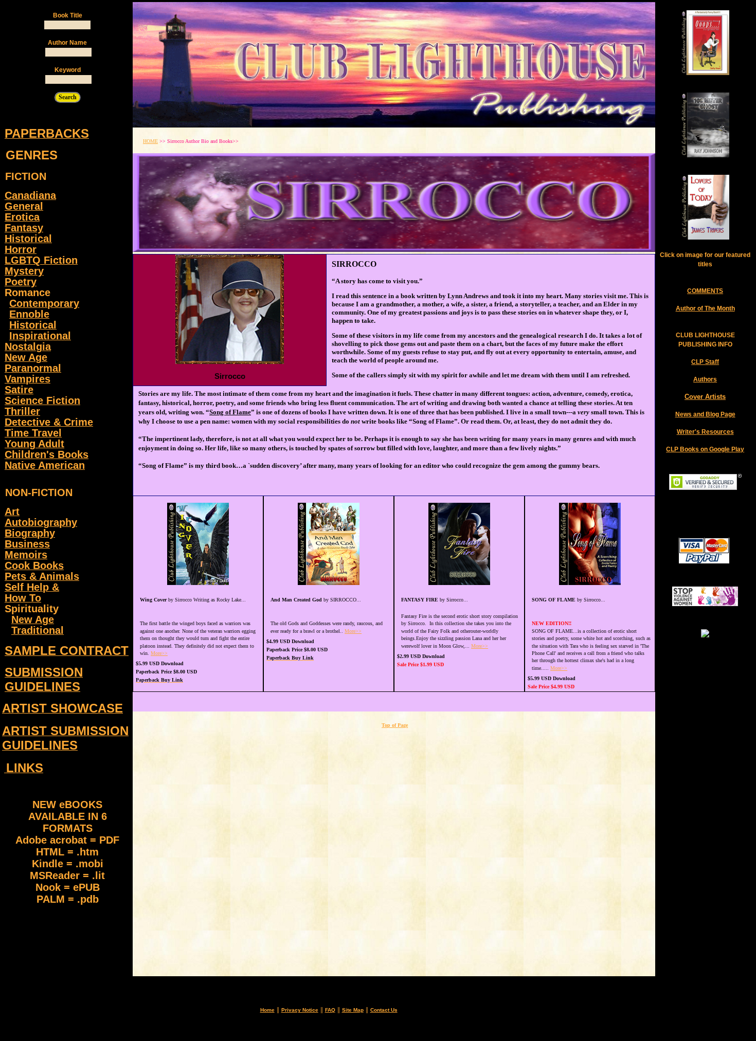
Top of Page (395, 725)
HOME (150, 141)
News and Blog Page (705, 414)
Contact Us (384, 1010)
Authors (705, 379)
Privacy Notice (299, 1010)
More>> (159, 653)
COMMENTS (705, 291)
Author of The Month (705, 308)
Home (267, 1010)
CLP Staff (705, 362)
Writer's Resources (705, 431)
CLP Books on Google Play (705, 449)
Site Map (353, 1010)
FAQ (330, 1010)
